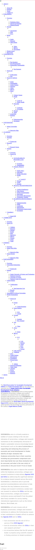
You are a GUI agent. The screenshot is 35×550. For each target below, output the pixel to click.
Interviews (13, 235)
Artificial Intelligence (22, 189)
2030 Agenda (18, 523)
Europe (16, 302)
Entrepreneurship (18, 119)
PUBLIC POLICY (19, 166)
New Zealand (20, 320)
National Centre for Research (18, 279)
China (18, 326)
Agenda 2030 (7, 517)
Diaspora (12, 41)
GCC (18, 337)
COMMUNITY (7, 217)
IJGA (11, 34)
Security (19, 184)
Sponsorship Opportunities (17, 65)
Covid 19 (19, 100)
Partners (9, 270)
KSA (21, 346)
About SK (9, 8)
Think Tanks (13, 367)
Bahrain (22, 343)
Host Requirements (15, 63)
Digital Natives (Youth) (15, 406)
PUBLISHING (7, 14)
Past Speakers (14, 62)
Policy (12, 91)
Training (9, 148)
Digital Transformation (23, 192)
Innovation (20, 194)
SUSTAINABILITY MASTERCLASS (19, 158)
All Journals (13, 30)
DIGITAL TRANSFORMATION (23, 185)
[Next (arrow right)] (2, 549)
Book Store (10, 52)
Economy (19, 163)
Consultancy (10, 212)
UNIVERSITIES (8, 122)
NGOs (12, 370)
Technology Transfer (22, 197)
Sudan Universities (12, 126)
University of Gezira (15, 277)
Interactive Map (14, 130)
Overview (9, 18)
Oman (22, 344)
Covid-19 (22, 179)
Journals (9, 26)
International (13, 357)
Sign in (2, 377)
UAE (21, 341)
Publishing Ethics (15, 22)
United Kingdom (21, 306)
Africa (15, 46)
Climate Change (18, 95)
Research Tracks (14, 147)
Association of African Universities (16, 293)
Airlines (16, 364)
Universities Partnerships (13, 265)
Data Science (20, 191)
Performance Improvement (24, 209)
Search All (9, 70)
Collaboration (14, 284)
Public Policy (20, 170)
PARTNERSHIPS (8, 259)
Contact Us (10, 12)
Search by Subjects (12, 78)
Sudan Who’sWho (12, 248)
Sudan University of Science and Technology (22, 274)
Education (16, 103)
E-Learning (20, 109)
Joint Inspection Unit (19, 288)
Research (9, 143)
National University (15, 276)
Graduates (19, 107)
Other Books (13, 42)
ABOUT (5, 4)
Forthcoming (13, 74)
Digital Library (11, 51)
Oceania (16, 315)
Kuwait (22, 349)
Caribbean (16, 352)
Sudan (12, 39)
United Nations (14, 85)
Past (11, 76)
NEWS (5, 375)
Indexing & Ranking (15, 23)
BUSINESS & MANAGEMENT (23, 199)
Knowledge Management (24, 195)
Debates (12, 230)
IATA (11, 353)
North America (18, 308)
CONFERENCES (8, 54)
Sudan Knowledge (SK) (15, 387)
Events (12, 291)
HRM (18, 204)
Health (15, 96)
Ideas (11, 233)
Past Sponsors (17, 69)
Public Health (20, 102)
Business (12, 115)
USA (18, 312)
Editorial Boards (14, 25)
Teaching (9, 137)
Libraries (12, 368)
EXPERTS (6, 242)
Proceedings (17, 49)
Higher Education (22, 174)
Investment (16, 121)
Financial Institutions (15, 365)
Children (12, 227)
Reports (12, 290)
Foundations (13, 358)
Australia (19, 319)
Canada (19, 313)
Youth (15, 112)
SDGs (22, 491)
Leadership (13, 114)
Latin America (17, 350)
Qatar (21, 347)
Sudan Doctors (11, 253)
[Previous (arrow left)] (0, 549)
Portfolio (9, 9)
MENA (16, 48)
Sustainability (13, 83)
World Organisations (12, 294)
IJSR (11, 32)
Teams (8, 11)
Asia (15, 322)
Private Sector (14, 360)
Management (20, 207)
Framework (13, 141)
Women (16, 111)
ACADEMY (6, 132)
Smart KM (13, 216)
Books (8, 35)
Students (12, 371)
